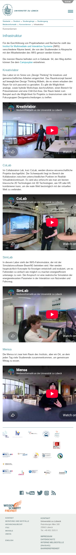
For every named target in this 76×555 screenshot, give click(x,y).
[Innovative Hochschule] (63, 473)
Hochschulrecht (13, 524)
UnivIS (8, 534)
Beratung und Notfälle (17, 521)
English (9, 540)
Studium (16, 21)
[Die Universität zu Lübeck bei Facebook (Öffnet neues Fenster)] (21, 495)
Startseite (6, 21)
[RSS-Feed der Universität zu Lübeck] (53, 495)
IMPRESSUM (46, 536)
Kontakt (9, 518)
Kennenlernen (25, 24)
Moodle (9, 531)
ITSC (7, 528)
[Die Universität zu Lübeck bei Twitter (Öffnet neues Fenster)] (38, 495)
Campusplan (26, 62)
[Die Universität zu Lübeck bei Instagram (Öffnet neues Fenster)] (45, 495)
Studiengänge (28, 21)
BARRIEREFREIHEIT (50, 548)
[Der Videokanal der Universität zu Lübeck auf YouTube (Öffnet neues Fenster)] (29, 495)
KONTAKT (45, 518)
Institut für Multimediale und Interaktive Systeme (27, 46)
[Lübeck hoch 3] (21, 473)
